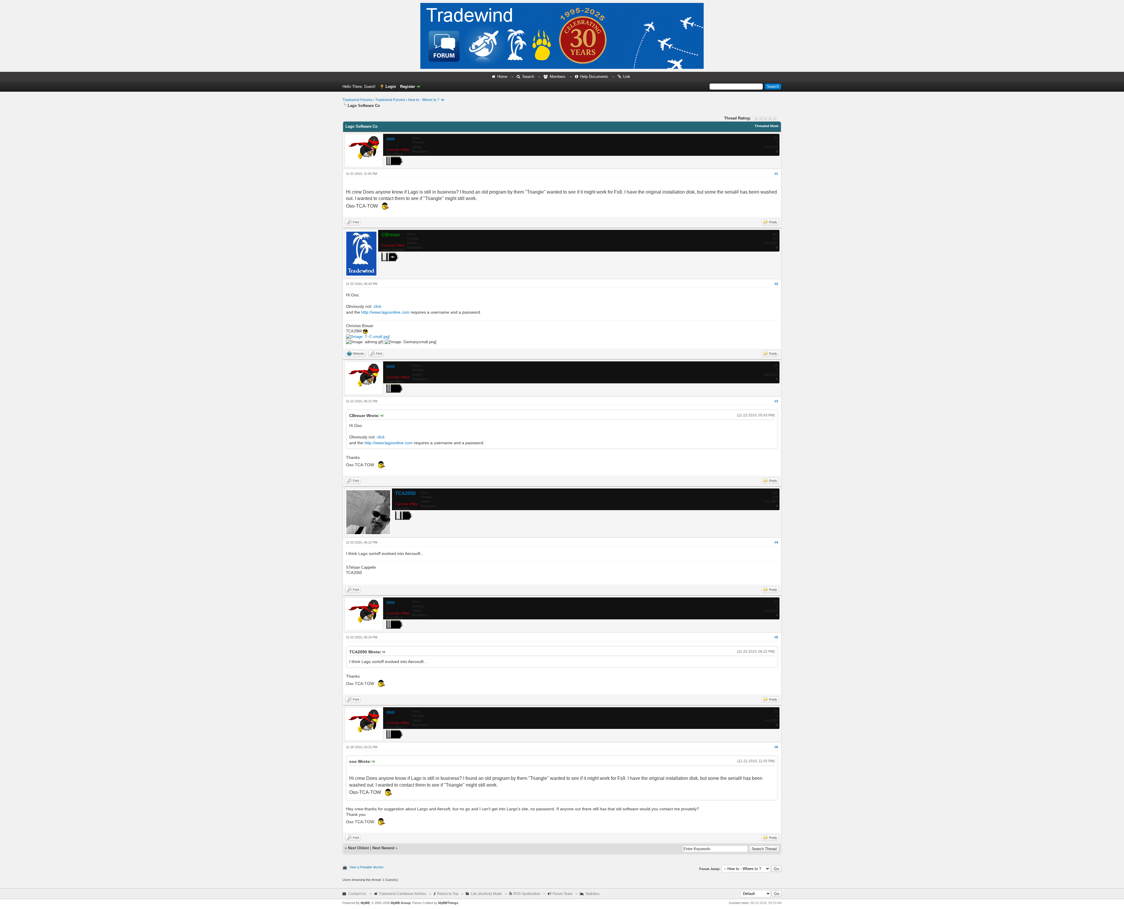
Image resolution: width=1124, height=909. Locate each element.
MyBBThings (448, 903)
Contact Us (357, 894)
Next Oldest (358, 848)
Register (407, 86)
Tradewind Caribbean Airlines (402, 894)
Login (390, 86)
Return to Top (447, 894)
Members (558, 76)
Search (528, 76)
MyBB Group (401, 903)
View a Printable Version (366, 867)
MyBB (365, 903)
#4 (776, 542)
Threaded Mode (767, 126)
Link (626, 76)
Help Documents (594, 76)
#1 (776, 173)
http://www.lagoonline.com (385, 312)
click (377, 306)
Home (502, 76)
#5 (776, 637)
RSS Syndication (526, 894)
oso (390, 138)
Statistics (592, 894)
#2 (776, 284)
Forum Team (563, 894)
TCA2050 (405, 493)
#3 (776, 401)
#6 (776, 747)
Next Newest (383, 848)
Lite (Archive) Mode (486, 894)
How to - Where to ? (423, 100)
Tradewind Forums (357, 100)
